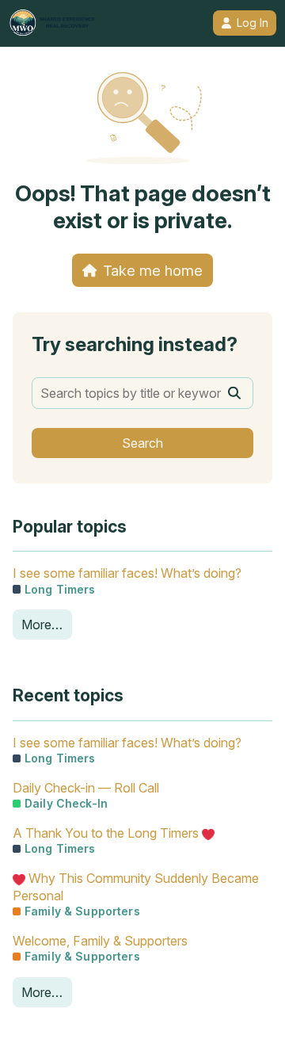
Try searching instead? (135, 344)
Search (142, 443)
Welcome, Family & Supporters (100, 941)
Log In (252, 23)
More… (42, 624)
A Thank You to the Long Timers (107, 833)
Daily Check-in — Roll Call (86, 788)
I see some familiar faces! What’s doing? (127, 573)
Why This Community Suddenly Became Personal (136, 886)
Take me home (153, 270)
